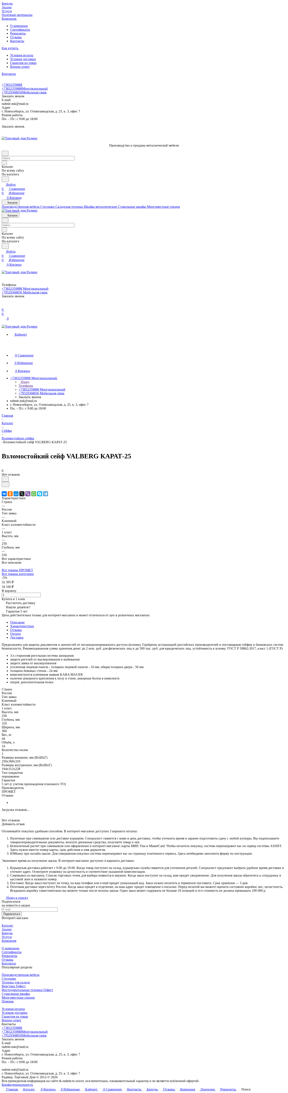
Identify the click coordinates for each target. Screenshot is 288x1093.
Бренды (7, 933)
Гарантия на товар (23, 63)
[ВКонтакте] (4, 493)
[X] (21, 493)
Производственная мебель (20, 975)
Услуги (7, 937)
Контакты (17, 41)
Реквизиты (18, 33)
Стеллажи (9, 978)
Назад (24, 382)
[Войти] (3, 305)
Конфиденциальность (17, 1084)
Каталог (7, 925)
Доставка (16, 637)
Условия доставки (23, 59)
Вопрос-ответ (20, 66)
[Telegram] (45, 493)
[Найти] (5, 179)
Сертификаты (20, 29)
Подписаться (11, 914)
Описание (17, 622)
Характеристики (22, 626)
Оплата (15, 633)
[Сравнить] (5, 484)
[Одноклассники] (10, 493)
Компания (9, 940)
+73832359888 (12, 85)
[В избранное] (5, 479)
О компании (19, 26)
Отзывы (16, 37)
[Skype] (39, 493)
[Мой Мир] (16, 493)
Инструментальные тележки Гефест (27, 990)
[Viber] (27, 493)
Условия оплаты (21, 55)
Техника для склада (16, 982)
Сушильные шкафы (16, 994)
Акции (7, 929)
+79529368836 (24, 92)
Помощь (8, 1001)
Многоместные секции (18, 997)
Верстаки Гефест (14, 986)
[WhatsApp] (33, 493)
